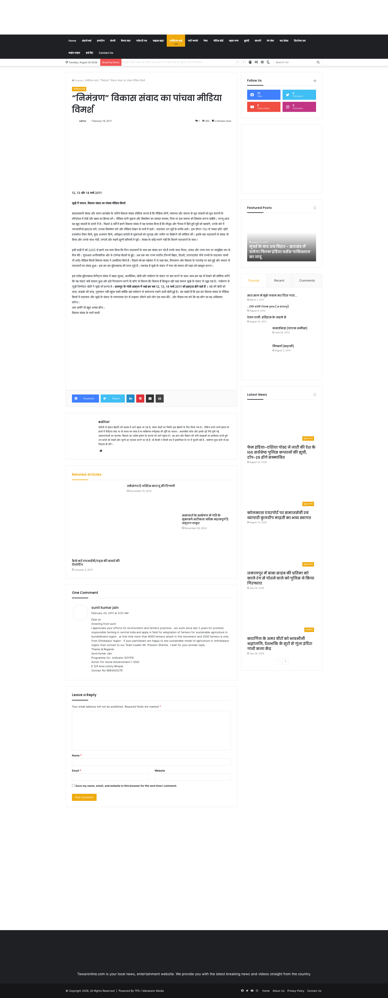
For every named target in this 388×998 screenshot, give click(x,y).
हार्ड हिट (89, 52)
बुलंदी (246, 40)
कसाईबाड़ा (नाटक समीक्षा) (290, 328)
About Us (279, 990)
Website (160, 770)
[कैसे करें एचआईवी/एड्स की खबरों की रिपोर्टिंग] (96, 520)
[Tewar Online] (96, 17)
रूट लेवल (284, 40)
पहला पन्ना (233, 40)
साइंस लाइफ (74, 52)
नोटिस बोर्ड (218, 40)
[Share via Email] (150, 398)
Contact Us (106, 52)
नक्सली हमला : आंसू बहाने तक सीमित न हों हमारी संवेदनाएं (297, 254)
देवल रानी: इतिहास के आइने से (266, 317)
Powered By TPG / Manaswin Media (141, 990)
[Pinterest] (140, 398)
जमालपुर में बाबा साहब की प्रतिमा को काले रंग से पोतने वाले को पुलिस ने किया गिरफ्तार (280, 578)
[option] (297, 239)
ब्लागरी (258, 40)
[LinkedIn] (131, 398)
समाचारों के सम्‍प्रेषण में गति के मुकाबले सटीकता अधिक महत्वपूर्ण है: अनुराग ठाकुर (205, 519)
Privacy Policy (295, 990)
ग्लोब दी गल (141, 40)
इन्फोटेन (100, 40)
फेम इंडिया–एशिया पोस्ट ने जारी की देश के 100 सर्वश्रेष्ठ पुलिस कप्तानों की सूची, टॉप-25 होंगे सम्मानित (281, 452)
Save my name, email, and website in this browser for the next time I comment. (126, 785)
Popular (253, 280)
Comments (307, 280)
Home (72, 40)
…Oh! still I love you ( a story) (268, 306)
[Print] (160, 398)
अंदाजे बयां (86, 40)
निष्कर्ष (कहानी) (283, 346)
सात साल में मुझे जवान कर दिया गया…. (272, 295)
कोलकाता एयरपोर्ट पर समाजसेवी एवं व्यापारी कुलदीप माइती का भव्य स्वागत (279, 515)
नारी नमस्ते (193, 40)
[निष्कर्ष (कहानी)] (258, 359)
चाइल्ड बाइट (158, 40)
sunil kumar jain (105, 607)
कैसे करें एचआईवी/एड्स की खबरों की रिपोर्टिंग (96, 563)
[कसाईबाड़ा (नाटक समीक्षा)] (258, 333)
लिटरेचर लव (300, 40)
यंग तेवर (270, 40)
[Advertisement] (237, 13)
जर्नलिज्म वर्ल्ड (176, 40)
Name (77, 755)
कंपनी (112, 40)
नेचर (205, 40)
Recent (279, 280)
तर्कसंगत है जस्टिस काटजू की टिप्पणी (151, 486)
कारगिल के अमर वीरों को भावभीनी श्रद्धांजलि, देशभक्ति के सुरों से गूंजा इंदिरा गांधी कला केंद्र (167, 62)
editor (82, 120)
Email (76, 770)
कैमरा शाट (126, 40)
